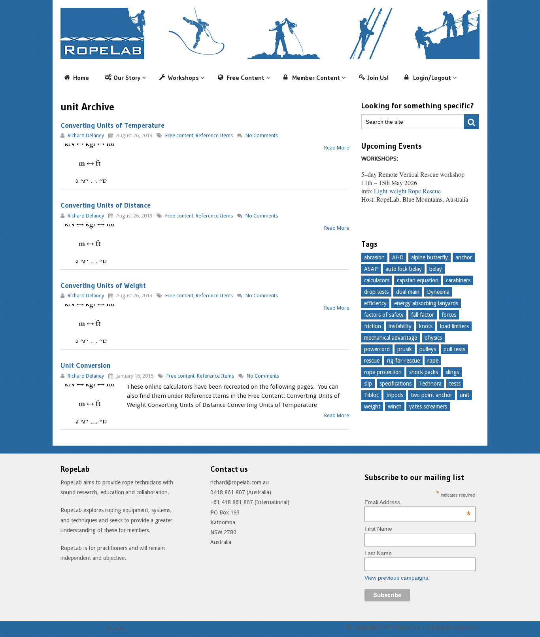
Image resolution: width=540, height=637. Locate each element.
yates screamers (428, 406)
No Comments (261, 135)
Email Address (417, 502)
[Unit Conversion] (90, 403)
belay (435, 269)
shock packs (423, 372)
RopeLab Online (82, 629)
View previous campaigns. (397, 578)
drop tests (376, 292)
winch (395, 406)
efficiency (375, 303)
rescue (372, 360)
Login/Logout (432, 77)
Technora (430, 383)
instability (400, 326)
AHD (398, 257)
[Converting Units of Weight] (90, 323)
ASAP (371, 269)
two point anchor (431, 395)
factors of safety (384, 315)
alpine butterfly (429, 257)
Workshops (183, 77)
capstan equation (417, 280)
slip (368, 383)
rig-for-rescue (403, 360)
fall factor (422, 315)
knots (425, 326)
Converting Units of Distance (105, 205)
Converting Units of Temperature (112, 125)
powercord (377, 349)
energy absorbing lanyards (426, 303)
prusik (404, 349)
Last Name (378, 553)
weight (372, 406)
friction (372, 326)
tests (455, 383)
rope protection (383, 372)
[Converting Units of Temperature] (90, 163)
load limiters (454, 326)
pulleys (427, 349)
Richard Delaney (86, 135)
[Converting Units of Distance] (90, 243)
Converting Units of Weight (103, 285)
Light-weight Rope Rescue (407, 191)
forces (449, 315)
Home (81, 77)
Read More (336, 148)
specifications (396, 383)
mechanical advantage (390, 338)
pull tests (454, 349)
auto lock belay (403, 269)
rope (432, 360)
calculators (376, 280)
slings (452, 372)
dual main (407, 292)
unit (464, 395)
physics (433, 338)
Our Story (126, 77)
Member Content (316, 77)
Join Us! (378, 77)
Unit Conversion (85, 365)
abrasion (374, 257)
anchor (463, 257)
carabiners (458, 280)
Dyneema (438, 292)
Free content (179, 135)
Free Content (245, 77)
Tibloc (371, 395)
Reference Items (214, 135)
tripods (394, 395)
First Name (378, 528)
